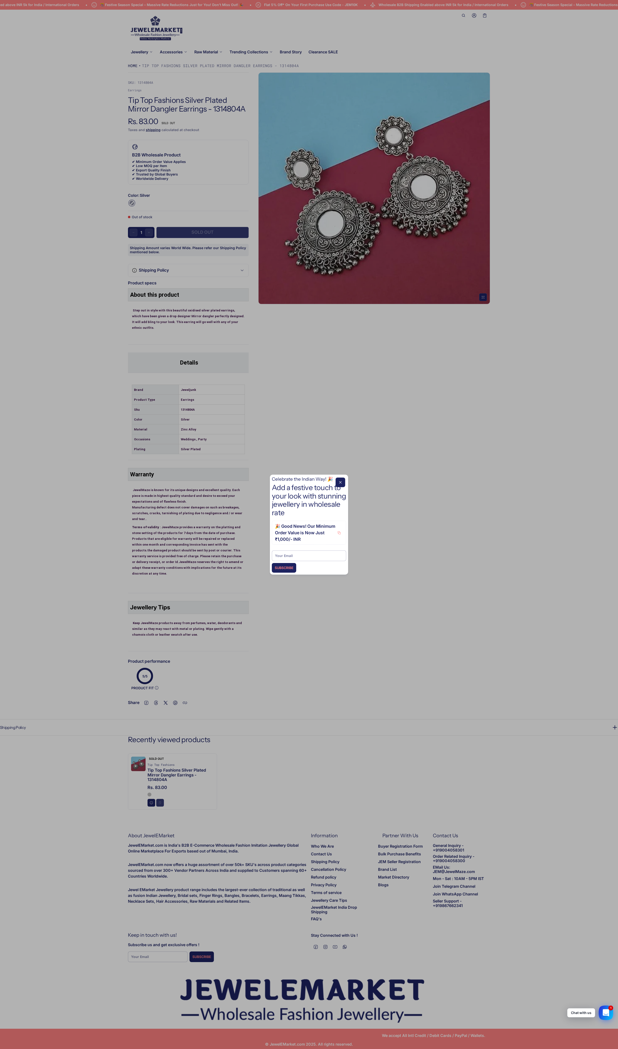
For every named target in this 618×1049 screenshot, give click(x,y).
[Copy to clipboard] (339, 533)
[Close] (340, 482)
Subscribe (284, 568)
